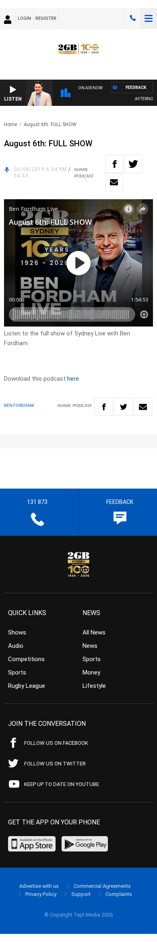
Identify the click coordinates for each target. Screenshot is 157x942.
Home (10, 124)
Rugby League (26, 685)
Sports (17, 672)
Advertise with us (39, 886)
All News (94, 632)
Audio (15, 645)
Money (91, 672)
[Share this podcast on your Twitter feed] (133, 164)
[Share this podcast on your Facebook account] (114, 164)
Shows (17, 632)
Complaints (118, 894)
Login (24, 18)
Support (81, 894)
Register (45, 18)
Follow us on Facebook (56, 743)
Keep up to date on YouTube (61, 784)
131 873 (132, 18)
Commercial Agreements (102, 886)
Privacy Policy (40, 894)
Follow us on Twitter (55, 764)
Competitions (26, 659)
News (90, 645)
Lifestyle (94, 685)
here (73, 378)
